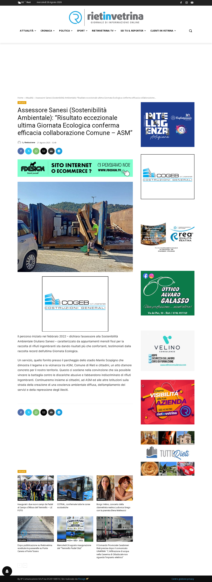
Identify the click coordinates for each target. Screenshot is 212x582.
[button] (190, 31)
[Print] (51, 151)
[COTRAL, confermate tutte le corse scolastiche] (75, 488)
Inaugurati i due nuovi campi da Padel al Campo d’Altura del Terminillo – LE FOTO (35, 507)
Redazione (30, 142)
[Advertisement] (106, 68)
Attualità (29, 97)
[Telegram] (59, 151)
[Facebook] (181, 2)
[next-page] (25, 565)
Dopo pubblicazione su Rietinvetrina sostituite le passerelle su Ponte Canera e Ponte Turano (35, 548)
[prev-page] (20, 565)
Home (20, 97)
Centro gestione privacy (183, 579)
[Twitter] (28, 151)
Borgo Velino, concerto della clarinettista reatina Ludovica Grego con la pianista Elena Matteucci (113, 507)
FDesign (81, 579)
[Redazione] (20, 142)
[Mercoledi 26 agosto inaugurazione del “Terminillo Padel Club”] (75, 529)
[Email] (43, 151)
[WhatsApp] (36, 151)
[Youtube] (192, 2)
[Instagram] (186, 2)
